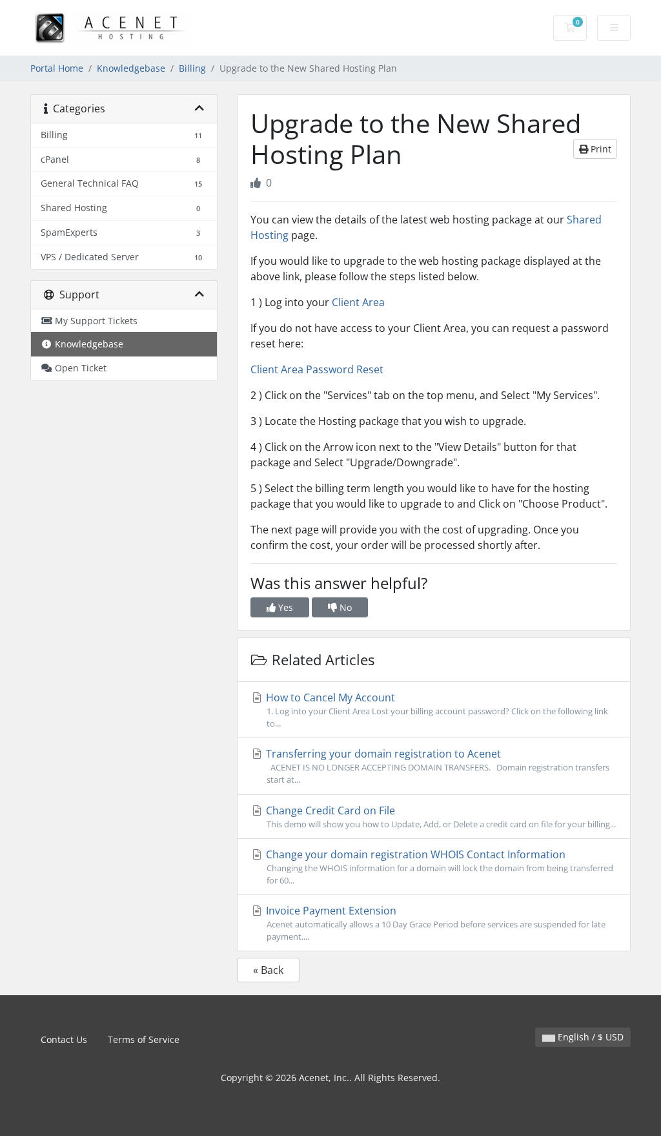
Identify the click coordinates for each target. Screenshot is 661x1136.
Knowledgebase (131, 68)
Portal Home (56, 68)
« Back (268, 970)
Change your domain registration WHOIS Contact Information (438, 866)
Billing (192, 68)
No (344, 607)
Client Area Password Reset (316, 369)
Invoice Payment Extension (434, 923)
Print (599, 149)
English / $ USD (589, 1037)
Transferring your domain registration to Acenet (436, 766)
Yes (284, 607)
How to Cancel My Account (435, 709)
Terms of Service (143, 1039)
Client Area (358, 302)
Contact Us (64, 1039)
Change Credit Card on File (439, 816)
